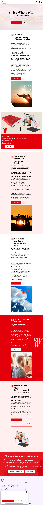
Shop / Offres (26, 492)
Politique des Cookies (8, 503)
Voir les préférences (21, 500)
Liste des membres (27, 497)
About (25, 483)
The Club (25, 482)
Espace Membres (27, 493)
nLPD (40, 502)
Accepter (8, 500)
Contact (25, 494)
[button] (26, 492)
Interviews (25, 486)
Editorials (25, 485)
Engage (25, 490)
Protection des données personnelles (17, 503)
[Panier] (41, 2)
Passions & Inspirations (28, 487)
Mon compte (26, 496)
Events (25, 489)
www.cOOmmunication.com (30, 502)
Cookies (37, 502)
